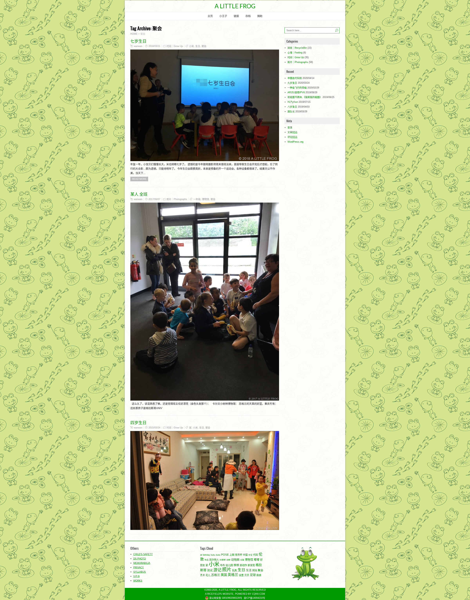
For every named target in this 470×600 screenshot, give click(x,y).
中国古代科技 (295, 78)
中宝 (250, 555)
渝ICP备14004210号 (254, 598)
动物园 (235, 559)
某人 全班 (138, 194)
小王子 (223, 15)
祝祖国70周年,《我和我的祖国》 (305, 97)
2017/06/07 (154, 199)
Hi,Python (293, 102)
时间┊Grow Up (175, 46)
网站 (254, 570)
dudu (218, 555)
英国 (224, 575)
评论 (292, 137)
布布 (222, 565)
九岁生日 (292, 82)
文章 (292, 132)
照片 (226, 569)
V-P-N (136, 576)
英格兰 (233, 575)
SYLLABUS (139, 571)
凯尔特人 (214, 559)
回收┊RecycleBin (297, 47)
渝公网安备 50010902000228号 (225, 598)
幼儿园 (229, 565)
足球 (253, 575)
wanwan (138, 46)
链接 (236, 15)
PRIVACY (138, 567)
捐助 (259, 15)
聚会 (204, 46)
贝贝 (246, 575)
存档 (248, 15)
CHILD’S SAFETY (143, 554)
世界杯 (238, 554)
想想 (236, 565)
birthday (206, 555)
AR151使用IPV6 (296, 92)
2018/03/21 (154, 46)
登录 (290, 127)
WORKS (137, 580)
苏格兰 (215, 575)
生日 (197, 46)
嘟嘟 (256, 559)
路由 (258, 575)
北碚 (242, 560)
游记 (217, 570)
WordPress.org (295, 141)
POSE (225, 554)
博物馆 (205, 199)
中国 (245, 554)
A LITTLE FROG (235, 6)
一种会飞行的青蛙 (297, 87)
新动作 (243, 565)
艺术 (202, 575)
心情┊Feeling (295, 52)
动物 (228, 560)
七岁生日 (138, 41)
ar (201, 554)
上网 (231, 554)
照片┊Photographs (177, 199)
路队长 (291, 111)
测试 (210, 570)
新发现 (251, 565)
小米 (191, 46)
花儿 (208, 575)
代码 (255, 554)
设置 (241, 575)
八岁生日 (292, 106)
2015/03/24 (154, 427)
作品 (207, 560)
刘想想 (223, 560)
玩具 (234, 570)
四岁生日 (138, 422)
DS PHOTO (139, 558)
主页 (210, 15)
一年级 (196, 199)
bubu (213, 555)
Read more (139, 179)
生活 (249, 570)
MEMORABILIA (141, 563)
